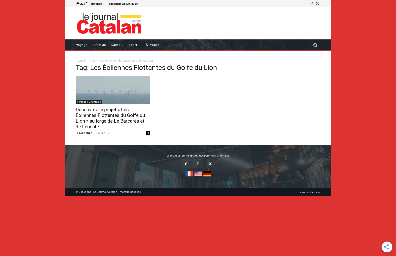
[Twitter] (317, 3)
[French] (189, 177)
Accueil (80, 61)
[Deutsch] (207, 177)
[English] (198, 177)
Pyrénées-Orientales (89, 101)
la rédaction (84, 133)
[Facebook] (312, 3)
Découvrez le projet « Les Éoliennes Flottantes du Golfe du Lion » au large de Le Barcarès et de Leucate (110, 118)
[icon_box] (145, 4)
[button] (315, 45)
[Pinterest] (197, 163)
